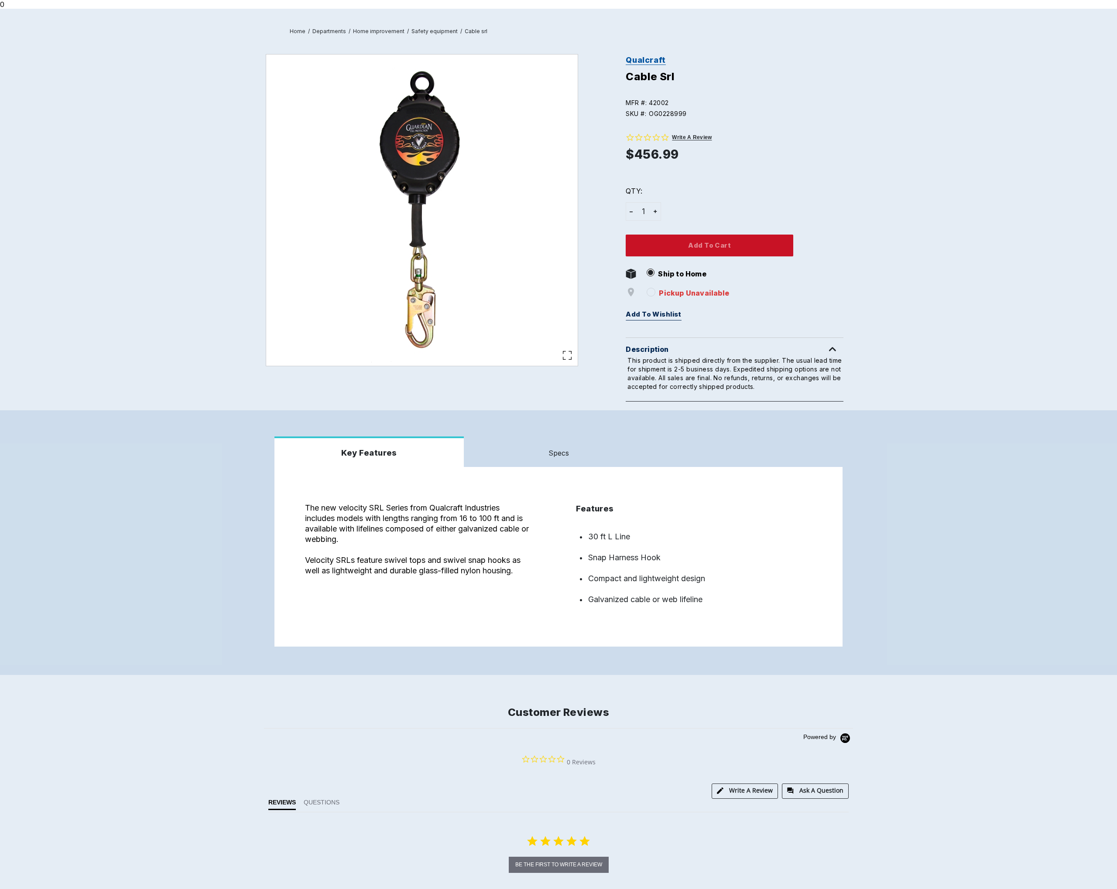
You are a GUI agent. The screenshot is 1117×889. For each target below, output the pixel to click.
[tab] (745, 791)
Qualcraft (645, 60)
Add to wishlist (654, 314)
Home (297, 31)
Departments (329, 31)
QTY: (634, 191)
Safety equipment (434, 31)
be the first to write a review (558, 865)
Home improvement (378, 31)
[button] (738, 102)
